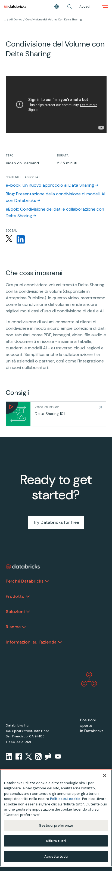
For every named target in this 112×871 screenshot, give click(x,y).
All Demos (15, 19)
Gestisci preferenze (56, 825)
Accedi (84, 6)
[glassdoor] (48, 756)
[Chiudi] (105, 775)
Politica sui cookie (65, 798)
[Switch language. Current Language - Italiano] (56, 6)
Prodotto (15, 596)
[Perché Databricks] (46, 581)
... (5, 19)
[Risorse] (24, 627)
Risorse (13, 627)
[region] (56, 818)
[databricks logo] (23, 567)
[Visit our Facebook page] (18, 756)
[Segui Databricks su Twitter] (9, 239)
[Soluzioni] (28, 611)
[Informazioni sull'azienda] (60, 642)
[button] (69, 6)
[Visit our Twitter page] (28, 756)
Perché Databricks (24, 581)
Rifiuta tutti (56, 841)
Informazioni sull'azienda (31, 642)
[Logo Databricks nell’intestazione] (15, 6)
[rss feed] (38, 756)
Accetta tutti (56, 856)
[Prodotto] (27, 596)
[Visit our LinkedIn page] (9, 756)
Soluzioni (15, 611)
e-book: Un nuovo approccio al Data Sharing (50, 185)
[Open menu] (105, 6)
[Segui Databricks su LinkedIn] (21, 239)
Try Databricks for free (56, 522)
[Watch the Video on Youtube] (58, 756)
